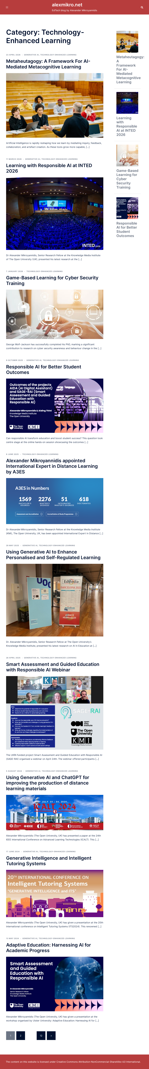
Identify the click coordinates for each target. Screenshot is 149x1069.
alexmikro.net (67, 5)
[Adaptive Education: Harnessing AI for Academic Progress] (54, 983)
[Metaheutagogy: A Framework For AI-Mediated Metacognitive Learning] (54, 105)
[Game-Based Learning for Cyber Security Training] (54, 314)
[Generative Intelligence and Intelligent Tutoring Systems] (54, 893)
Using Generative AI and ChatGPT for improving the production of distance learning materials (47, 783)
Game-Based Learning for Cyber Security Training (52, 280)
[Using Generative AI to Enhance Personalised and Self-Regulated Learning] (54, 599)
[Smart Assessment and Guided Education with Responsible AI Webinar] (54, 712)
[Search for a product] (142, 7)
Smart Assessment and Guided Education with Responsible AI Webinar (52, 667)
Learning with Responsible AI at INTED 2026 (49, 168)
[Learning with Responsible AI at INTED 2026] (54, 213)
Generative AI (31, 55)
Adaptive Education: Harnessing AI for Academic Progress (48, 947)
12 (41, 1035)
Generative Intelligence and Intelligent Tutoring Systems (48, 860)
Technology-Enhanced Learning (58, 55)
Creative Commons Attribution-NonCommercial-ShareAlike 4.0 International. (98, 1061)
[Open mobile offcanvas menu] (7, 7)
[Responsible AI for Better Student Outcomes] (54, 405)
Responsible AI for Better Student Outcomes (43, 369)
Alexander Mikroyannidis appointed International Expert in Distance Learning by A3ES (52, 466)
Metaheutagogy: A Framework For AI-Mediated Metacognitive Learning (48, 63)
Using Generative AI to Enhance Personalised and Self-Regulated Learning (53, 554)
